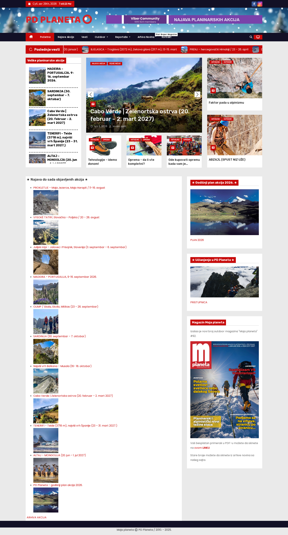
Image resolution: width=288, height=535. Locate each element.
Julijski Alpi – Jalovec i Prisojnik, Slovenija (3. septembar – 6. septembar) (80, 247)
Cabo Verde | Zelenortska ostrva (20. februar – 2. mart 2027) (62, 117)
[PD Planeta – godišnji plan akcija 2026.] (45, 500)
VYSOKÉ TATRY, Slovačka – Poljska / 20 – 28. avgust (66, 217)
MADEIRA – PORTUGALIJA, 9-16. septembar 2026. (60, 74)
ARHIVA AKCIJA (36, 517)
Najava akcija (98, 63)
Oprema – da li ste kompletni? (141, 162)
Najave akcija (66, 37)
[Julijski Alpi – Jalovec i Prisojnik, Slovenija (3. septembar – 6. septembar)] (45, 262)
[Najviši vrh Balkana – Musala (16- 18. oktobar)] (45, 381)
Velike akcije (114, 63)
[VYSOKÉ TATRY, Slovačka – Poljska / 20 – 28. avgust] (45, 232)
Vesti (85, 37)
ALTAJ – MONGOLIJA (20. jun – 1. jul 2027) (62, 160)
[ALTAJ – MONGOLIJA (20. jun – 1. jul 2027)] (45, 470)
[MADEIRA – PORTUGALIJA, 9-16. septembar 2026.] (45, 292)
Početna (45, 37)
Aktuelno (94, 139)
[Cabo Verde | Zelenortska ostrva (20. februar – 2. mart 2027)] (45, 411)
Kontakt (167, 37)
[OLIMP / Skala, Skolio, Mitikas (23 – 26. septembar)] (45, 321)
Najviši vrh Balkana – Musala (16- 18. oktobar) (62, 366)
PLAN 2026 (197, 240)
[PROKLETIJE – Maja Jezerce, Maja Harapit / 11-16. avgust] (45, 202)
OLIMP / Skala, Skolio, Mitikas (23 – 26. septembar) (65, 307)
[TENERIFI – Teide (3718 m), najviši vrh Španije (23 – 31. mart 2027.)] (45, 440)
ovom (202, 448)
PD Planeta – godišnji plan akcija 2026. (57, 485)
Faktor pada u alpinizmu (226, 102)
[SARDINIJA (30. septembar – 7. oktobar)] (45, 351)
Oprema (106, 139)
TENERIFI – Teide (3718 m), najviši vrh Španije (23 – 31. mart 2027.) (62, 139)
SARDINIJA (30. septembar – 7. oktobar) (58, 95)
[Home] (31, 37)
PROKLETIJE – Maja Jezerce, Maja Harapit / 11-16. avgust (69, 188)
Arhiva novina (148, 36)
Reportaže (121, 37)
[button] (251, 37)
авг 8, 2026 (101, 126)
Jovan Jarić (119, 126)
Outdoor (100, 37)
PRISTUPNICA (198, 302)
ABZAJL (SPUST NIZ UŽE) (227, 159)
